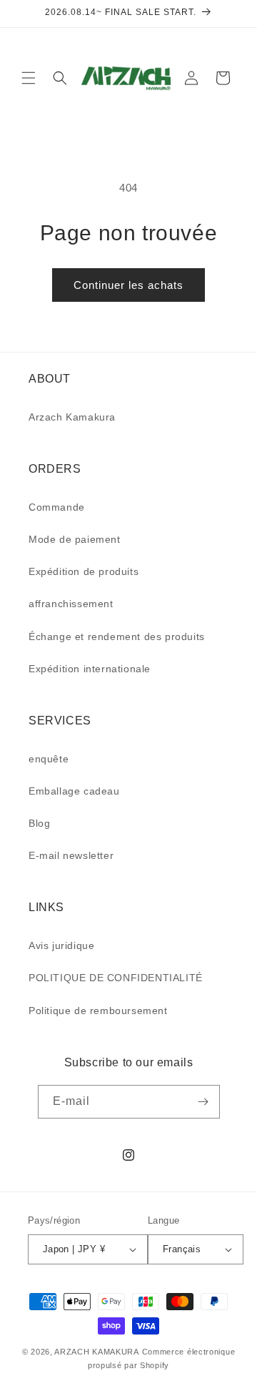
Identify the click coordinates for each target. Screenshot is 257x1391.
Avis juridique (61, 945)
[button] (28, 78)
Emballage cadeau (74, 791)
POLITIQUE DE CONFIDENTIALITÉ (116, 977)
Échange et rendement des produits (117, 636)
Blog (39, 823)
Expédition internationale (90, 668)
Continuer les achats (128, 285)
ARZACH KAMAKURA (96, 1351)
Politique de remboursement (98, 1010)
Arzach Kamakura (72, 417)
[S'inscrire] (203, 1102)
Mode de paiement (75, 539)
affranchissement (71, 603)
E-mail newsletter (71, 855)
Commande (57, 507)
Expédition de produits (83, 571)
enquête (49, 759)
